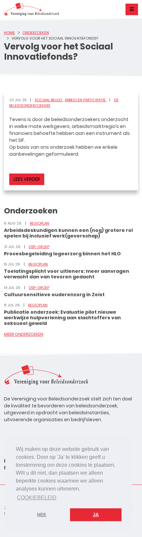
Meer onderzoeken (23, 334)
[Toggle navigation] (131, 9)
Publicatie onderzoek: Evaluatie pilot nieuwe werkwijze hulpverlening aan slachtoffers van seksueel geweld (62, 318)
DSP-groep (39, 246)
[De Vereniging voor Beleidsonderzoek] (31, 9)
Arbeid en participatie (86, 100)
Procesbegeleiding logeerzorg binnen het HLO (62, 253)
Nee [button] (41, 514)
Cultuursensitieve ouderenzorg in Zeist (54, 294)
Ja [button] (96, 514)
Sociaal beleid (49, 100)
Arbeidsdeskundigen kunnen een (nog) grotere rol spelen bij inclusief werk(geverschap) (68, 233)
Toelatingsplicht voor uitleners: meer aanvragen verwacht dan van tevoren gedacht (66, 274)
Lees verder (27, 179)
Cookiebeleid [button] (36, 497)
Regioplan (39, 223)
